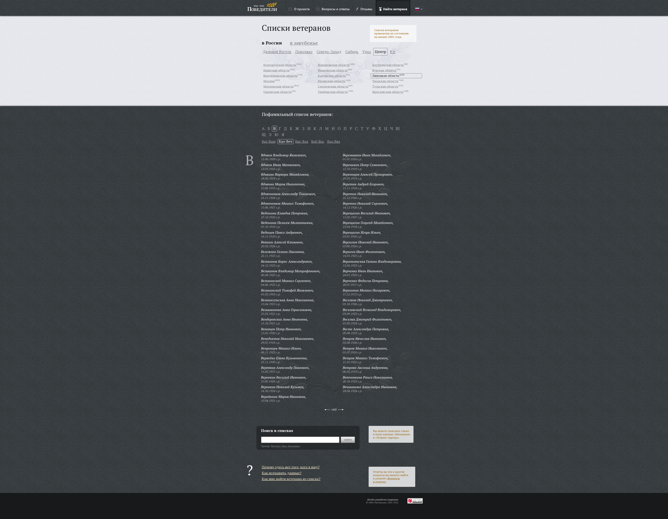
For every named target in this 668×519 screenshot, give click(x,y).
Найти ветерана (395, 9)
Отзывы (366, 9)
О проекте (302, 9)
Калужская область (332, 75)
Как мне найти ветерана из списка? (291, 478)
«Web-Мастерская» (377, 502)
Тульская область (385, 86)
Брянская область (276, 70)
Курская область (384, 70)
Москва (269, 81)
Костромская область (388, 65)
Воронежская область (334, 65)
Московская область (278, 86)
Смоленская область (333, 86)
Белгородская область (279, 65)
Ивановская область (333, 70)
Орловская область (277, 92)
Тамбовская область (333, 92)
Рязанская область (331, 81)
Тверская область (385, 81)
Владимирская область (280, 75)
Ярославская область (387, 92)
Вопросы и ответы (336, 9)
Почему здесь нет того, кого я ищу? (291, 467)
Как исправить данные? (281, 473)
